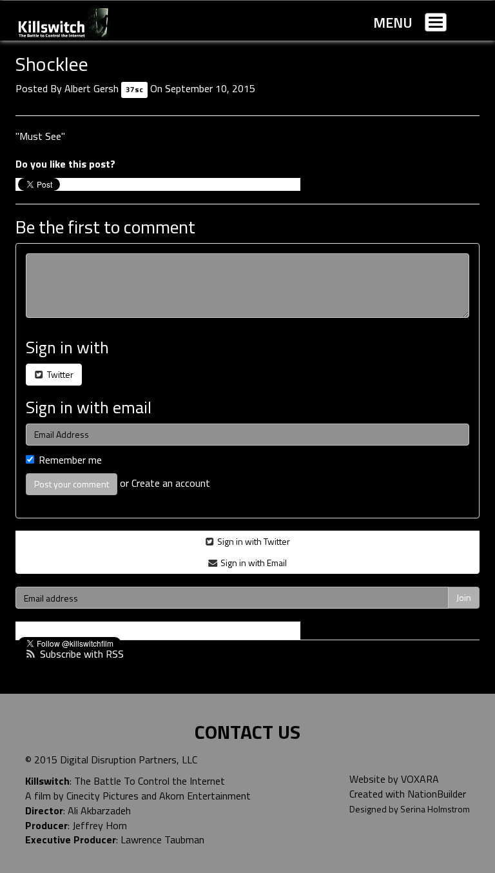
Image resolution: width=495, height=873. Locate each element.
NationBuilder (436, 793)
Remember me (70, 460)
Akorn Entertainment (205, 795)
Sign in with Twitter (252, 541)
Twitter (59, 374)
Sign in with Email (252, 562)
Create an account (170, 483)
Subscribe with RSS (82, 654)
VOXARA (420, 779)
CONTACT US (247, 732)
